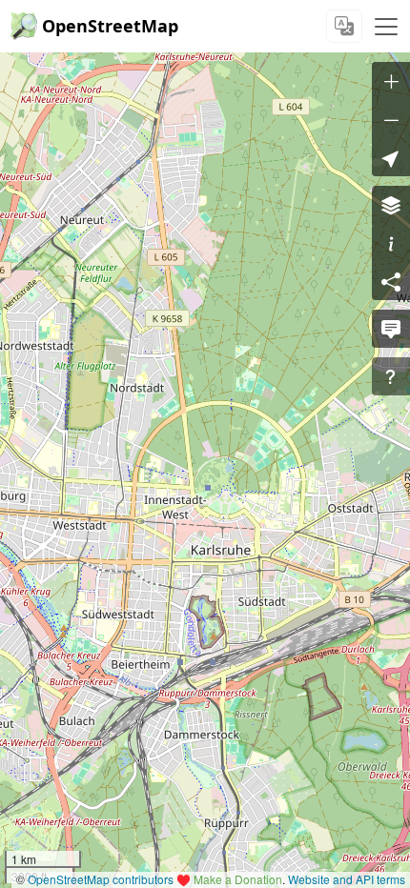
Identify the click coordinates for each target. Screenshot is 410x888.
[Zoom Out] (391, 119)
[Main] (386, 26)
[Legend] (391, 243)
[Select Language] (344, 26)
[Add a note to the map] (391, 329)
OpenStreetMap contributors (101, 879)
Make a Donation (238, 879)
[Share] (391, 281)
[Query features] (391, 376)
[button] (391, 157)
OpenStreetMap (110, 25)
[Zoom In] (391, 81)
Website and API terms (346, 879)
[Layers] (391, 205)
